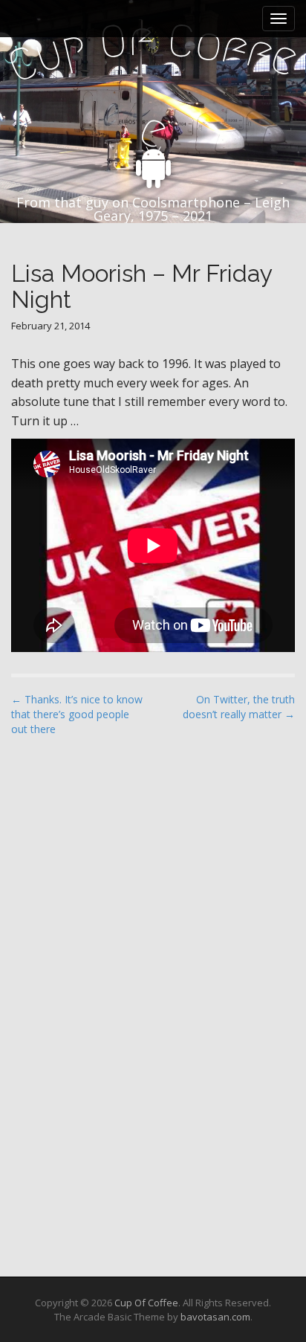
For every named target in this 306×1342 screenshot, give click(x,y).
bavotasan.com (215, 1316)
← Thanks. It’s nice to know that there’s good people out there (77, 714)
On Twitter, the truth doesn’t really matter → (239, 706)
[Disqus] (153, 937)
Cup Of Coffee (146, 1302)
